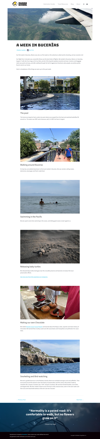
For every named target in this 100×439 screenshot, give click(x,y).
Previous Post (21, 400)
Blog (72, 4)
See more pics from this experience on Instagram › (34, 277)
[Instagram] (83, 4)
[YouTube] (87, 4)
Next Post (80, 400)
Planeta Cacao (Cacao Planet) (34, 327)
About (78, 4)
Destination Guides (49, 4)
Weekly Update (21, 50)
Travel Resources (63, 4)
